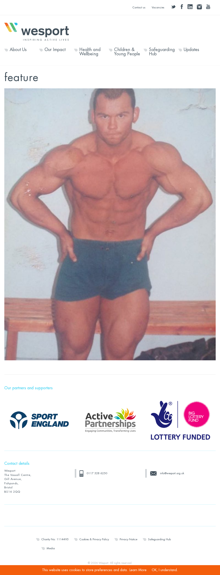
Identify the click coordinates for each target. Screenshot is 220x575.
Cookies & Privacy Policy (94, 539)
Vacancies (158, 7)
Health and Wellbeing (90, 52)
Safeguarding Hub (162, 52)
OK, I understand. (165, 570)
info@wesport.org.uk (172, 473)
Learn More (138, 570)
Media (51, 548)
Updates (191, 50)
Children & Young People (127, 52)
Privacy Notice (128, 539)
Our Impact (55, 50)
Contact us (138, 7)
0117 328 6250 (97, 473)
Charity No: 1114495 (55, 539)
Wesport (38, 31)
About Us (18, 50)
